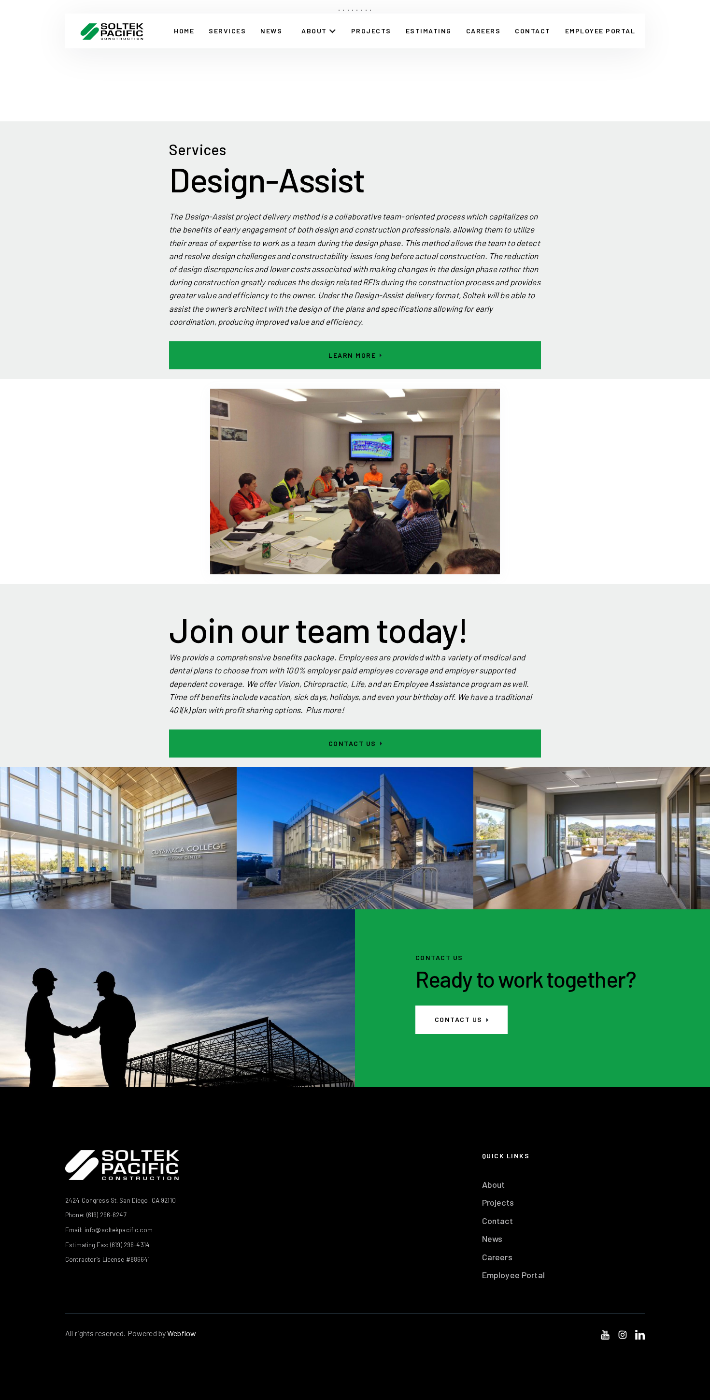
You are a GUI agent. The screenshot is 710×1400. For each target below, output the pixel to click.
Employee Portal (513, 1274)
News (271, 31)
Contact (497, 1220)
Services (227, 31)
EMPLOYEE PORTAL (600, 31)
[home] (112, 30)
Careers (483, 31)
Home (184, 31)
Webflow (181, 1333)
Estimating (429, 31)
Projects (371, 31)
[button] (319, 31)
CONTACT (533, 31)
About (493, 1184)
